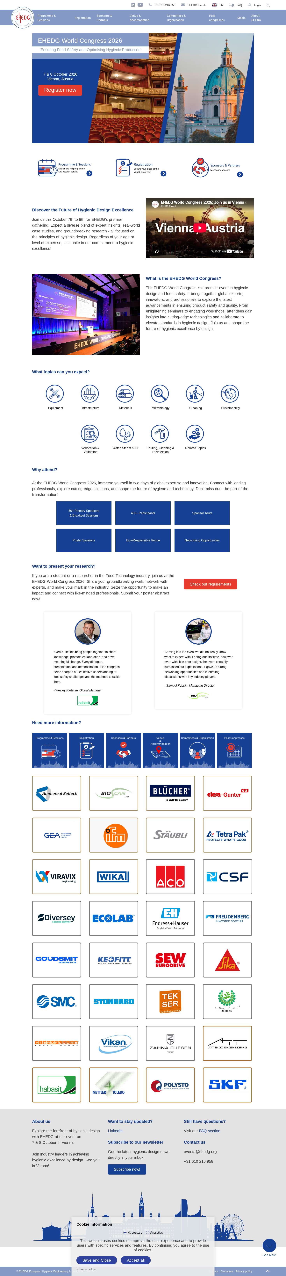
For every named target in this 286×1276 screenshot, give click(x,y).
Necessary (134, 1232)
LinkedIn (115, 1131)
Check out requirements (210, 584)
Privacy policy (244, 1271)
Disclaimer (226, 1271)
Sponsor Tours (202, 513)
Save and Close (96, 1260)
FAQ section (209, 1131)
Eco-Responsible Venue (143, 540)
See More (269, 1255)
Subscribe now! (127, 1169)
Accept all (136, 1260)
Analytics (156, 1232)
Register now (60, 90)
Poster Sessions (84, 540)
